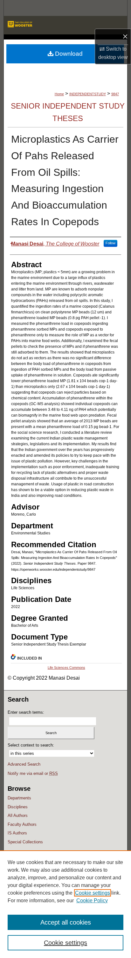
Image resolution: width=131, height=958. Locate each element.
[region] (65, 904)
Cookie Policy (92, 900)
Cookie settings (92, 893)
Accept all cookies (65, 922)
